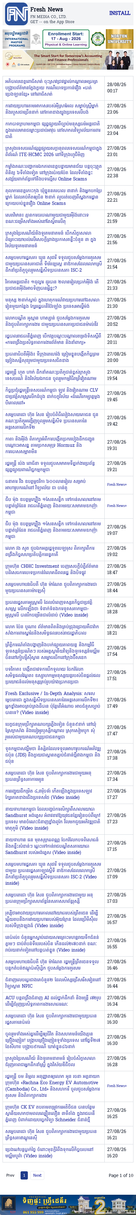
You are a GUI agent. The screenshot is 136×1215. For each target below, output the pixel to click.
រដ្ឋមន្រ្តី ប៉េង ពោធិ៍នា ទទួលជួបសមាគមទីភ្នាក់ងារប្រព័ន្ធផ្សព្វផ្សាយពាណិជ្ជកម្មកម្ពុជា (50, 466)
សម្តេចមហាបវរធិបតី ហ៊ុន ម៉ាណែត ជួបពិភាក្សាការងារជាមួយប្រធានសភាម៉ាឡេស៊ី (51, 587)
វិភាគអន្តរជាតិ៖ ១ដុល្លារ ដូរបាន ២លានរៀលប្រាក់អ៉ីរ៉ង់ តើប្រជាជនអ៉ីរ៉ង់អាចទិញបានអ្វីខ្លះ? (52, 285)
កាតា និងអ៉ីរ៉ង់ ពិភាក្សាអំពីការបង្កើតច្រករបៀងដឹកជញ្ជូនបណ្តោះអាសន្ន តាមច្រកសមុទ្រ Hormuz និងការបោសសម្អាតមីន (50, 445)
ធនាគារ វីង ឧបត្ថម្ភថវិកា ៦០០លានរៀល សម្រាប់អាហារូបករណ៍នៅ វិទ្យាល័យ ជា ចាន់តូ (45, 484)
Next (37, 1175)
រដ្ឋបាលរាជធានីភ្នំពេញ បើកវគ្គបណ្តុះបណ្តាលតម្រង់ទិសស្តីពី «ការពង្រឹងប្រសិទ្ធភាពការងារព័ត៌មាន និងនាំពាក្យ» (53, 339)
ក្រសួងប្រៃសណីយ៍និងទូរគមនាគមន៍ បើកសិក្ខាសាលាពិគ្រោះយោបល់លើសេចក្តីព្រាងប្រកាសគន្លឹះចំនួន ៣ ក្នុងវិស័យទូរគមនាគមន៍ (50, 240)
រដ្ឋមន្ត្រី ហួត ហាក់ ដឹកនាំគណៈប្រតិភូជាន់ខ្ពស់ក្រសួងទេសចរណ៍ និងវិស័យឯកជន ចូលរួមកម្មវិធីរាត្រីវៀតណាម (50, 375)
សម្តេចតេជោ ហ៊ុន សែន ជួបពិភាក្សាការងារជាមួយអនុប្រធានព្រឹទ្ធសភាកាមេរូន (48, 776)
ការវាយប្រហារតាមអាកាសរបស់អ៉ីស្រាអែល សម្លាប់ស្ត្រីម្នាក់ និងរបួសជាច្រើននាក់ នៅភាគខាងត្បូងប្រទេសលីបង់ (51, 109)
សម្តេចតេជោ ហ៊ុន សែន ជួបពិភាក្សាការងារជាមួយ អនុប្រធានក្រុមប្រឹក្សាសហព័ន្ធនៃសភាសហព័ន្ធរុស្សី (49, 898)
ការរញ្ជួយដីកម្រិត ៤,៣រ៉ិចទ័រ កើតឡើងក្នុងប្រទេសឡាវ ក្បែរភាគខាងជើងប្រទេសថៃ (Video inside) (48, 794)
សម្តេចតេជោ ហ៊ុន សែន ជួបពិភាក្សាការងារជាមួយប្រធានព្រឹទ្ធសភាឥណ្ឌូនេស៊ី (51, 1135)
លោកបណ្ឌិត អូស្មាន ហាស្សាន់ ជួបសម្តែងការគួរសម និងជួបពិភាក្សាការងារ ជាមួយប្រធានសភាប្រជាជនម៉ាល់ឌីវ (51, 321)
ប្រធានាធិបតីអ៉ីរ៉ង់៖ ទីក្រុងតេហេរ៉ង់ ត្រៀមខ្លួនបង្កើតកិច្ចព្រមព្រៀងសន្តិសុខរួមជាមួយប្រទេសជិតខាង (52, 357)
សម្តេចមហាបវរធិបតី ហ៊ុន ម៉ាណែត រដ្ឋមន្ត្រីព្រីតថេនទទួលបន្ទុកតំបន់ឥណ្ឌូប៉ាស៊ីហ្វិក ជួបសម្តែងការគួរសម (52, 965)
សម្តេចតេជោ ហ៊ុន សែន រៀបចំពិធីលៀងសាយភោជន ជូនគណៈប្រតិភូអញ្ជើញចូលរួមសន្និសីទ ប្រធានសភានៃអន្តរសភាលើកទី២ (51, 421)
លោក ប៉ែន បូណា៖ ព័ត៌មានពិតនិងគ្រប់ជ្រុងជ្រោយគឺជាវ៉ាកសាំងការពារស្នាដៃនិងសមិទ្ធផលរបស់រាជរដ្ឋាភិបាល (52, 630)
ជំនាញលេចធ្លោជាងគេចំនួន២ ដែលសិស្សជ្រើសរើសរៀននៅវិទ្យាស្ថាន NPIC (53, 983)
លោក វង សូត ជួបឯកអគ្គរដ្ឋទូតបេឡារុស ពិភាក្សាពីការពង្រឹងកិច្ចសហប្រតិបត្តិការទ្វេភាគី (50, 551)
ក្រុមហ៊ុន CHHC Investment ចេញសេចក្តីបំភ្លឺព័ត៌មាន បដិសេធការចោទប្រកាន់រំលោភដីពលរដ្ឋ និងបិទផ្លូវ (51, 569)
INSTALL (119, 13)
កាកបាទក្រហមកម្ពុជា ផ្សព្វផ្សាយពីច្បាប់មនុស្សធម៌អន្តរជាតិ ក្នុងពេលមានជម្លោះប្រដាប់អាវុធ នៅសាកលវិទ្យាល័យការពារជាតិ (53, 130)
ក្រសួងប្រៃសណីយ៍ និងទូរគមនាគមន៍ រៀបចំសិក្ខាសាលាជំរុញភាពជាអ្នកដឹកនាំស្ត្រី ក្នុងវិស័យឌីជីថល (50, 1061)
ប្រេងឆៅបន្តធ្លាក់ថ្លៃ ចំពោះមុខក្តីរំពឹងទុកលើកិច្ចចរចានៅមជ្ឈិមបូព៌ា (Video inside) (49, 1153)
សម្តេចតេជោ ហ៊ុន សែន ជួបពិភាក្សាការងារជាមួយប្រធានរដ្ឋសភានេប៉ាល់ (51, 1019)
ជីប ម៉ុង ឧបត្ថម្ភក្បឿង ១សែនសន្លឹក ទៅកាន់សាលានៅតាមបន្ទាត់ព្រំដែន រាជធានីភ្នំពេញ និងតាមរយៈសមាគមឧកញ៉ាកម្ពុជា (53, 506)
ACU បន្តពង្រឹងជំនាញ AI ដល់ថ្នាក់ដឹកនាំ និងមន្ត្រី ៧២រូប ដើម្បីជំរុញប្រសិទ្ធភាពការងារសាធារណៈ (53, 1001)
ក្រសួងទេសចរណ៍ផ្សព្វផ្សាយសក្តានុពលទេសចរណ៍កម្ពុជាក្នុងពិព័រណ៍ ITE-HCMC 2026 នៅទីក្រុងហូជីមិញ (53, 151)
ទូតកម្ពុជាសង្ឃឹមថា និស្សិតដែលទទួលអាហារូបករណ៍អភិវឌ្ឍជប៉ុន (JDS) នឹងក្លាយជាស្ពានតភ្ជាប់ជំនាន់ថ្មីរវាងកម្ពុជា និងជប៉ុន (53, 755)
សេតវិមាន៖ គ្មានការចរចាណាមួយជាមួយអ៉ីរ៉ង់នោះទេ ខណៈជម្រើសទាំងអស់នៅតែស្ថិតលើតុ (47, 218)
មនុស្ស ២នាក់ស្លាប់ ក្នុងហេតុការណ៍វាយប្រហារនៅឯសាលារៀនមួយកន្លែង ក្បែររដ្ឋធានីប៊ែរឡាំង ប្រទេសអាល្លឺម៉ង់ (52, 303)
